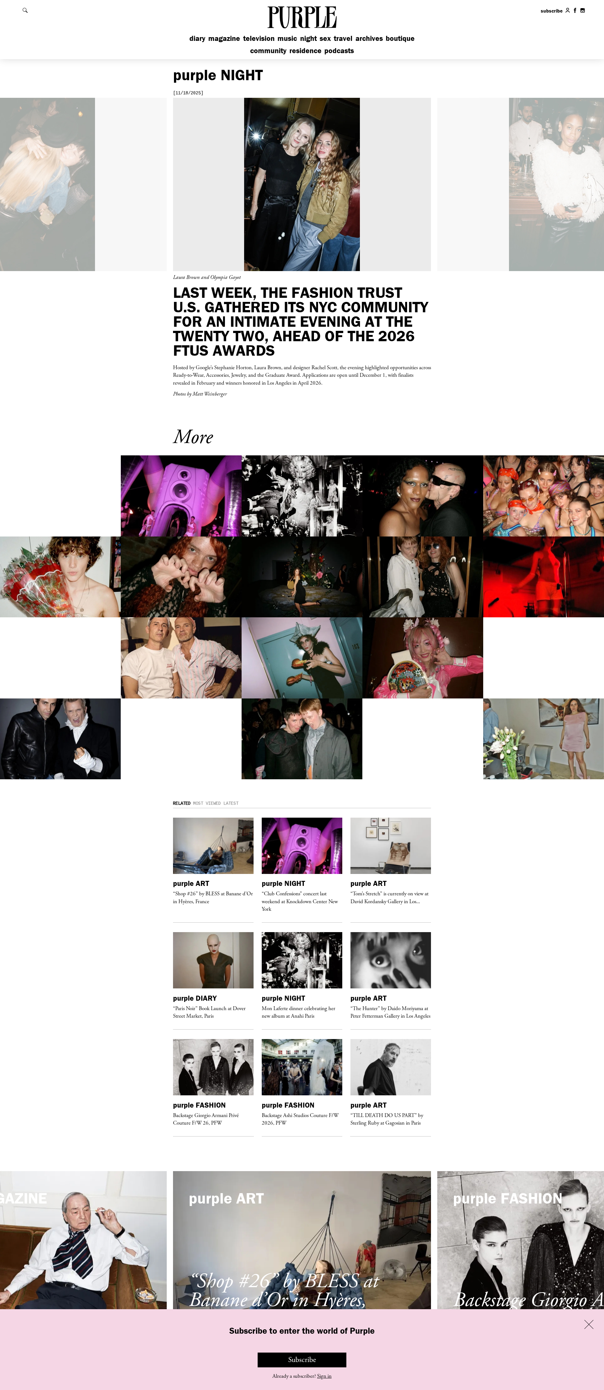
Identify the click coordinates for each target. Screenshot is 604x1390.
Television (259, 38)
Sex (325, 38)
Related (182, 803)
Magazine (224, 38)
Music (287, 38)
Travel (343, 38)
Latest (230, 803)
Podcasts (339, 50)
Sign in (324, 1376)
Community (268, 50)
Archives (369, 38)
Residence (305, 50)
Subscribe (302, 1360)
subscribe (552, 10)
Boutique (400, 38)
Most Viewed (207, 803)
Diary (197, 38)
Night (308, 38)
